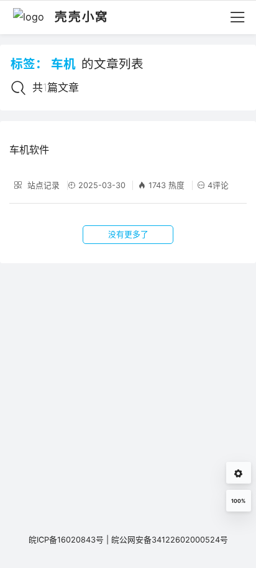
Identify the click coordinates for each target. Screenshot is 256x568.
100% (238, 501)
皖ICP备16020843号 (66, 539)
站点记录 (42, 185)
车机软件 (29, 149)
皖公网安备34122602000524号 (169, 539)
